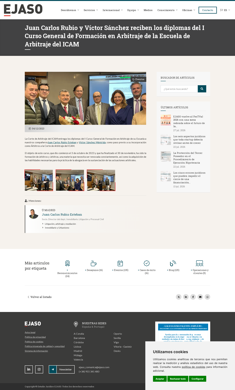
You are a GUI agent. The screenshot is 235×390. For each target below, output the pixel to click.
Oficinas (187, 10)
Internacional (111, 10)
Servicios (89, 10)
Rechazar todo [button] (178, 378)
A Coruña (79, 333)
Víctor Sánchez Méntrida (92, 142)
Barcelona (79, 337)
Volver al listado (40, 297)
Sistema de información (36, 350)
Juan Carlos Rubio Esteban (62, 142)
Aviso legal (30, 332)
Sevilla (117, 337)
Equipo (131, 10)
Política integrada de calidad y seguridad (45, 346)
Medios (148, 10)
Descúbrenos (68, 10)
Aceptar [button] (160, 378)
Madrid (78, 350)
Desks (117, 350)
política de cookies (193, 366)
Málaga (78, 355)
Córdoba (79, 342)
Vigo (116, 342)
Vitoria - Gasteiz (123, 346)
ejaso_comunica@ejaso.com (94, 367)
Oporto (118, 333)
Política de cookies (34, 341)
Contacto (207, 10)
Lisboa (77, 346)
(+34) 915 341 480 (89, 371)
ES (225, 10)
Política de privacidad (35, 337)
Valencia (78, 359)
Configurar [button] (198, 378)
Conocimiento (166, 10)
